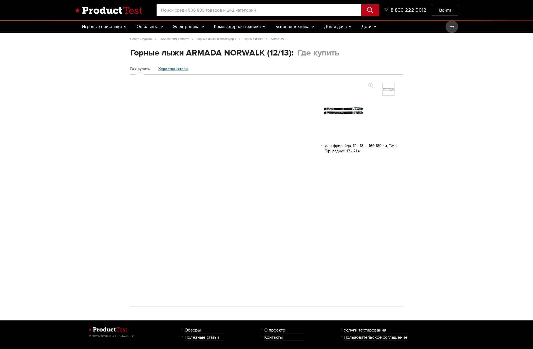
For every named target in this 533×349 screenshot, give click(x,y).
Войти (445, 10)
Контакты (273, 337)
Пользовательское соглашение (376, 337)
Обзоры (193, 330)
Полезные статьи (202, 337)
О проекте (274, 330)
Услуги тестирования (365, 330)
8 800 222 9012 (408, 10)
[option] (388, 89)
